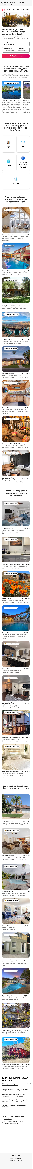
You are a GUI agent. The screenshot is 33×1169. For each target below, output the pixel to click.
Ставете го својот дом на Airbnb (18, 9)
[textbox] (9, 51)
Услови (20, 1160)
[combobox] (16, 44)
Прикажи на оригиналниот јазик (20, 4)
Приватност (12, 1160)
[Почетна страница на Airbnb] (3, 9)
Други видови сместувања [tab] (10, 1084)
